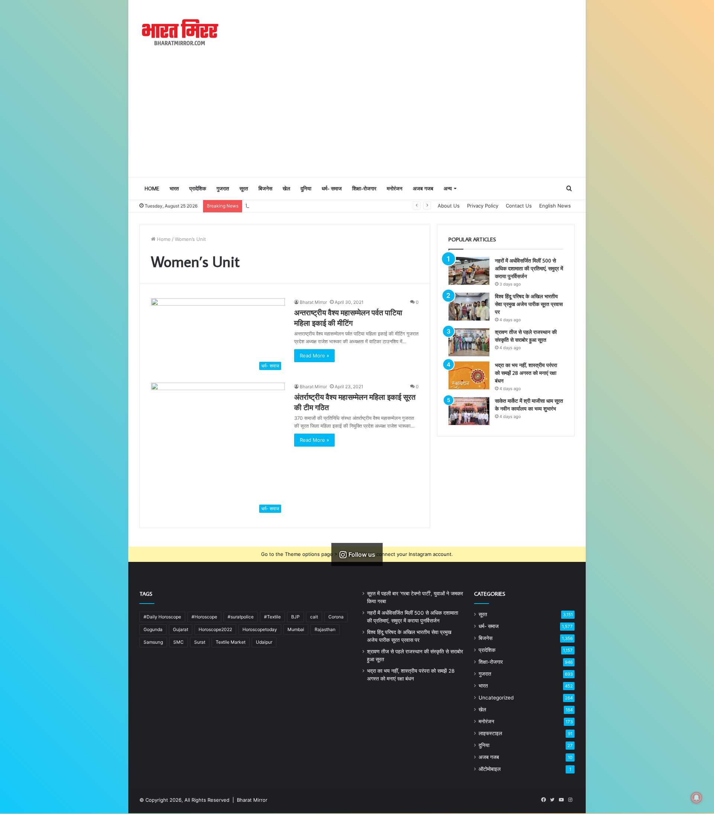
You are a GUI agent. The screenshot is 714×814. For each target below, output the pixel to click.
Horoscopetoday (259, 629)
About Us (449, 206)
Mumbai (295, 629)
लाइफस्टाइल (490, 733)
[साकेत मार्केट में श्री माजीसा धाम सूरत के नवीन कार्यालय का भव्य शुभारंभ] (468, 411)
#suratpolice (241, 617)
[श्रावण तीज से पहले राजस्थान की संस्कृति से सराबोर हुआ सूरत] (468, 342)
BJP (295, 617)
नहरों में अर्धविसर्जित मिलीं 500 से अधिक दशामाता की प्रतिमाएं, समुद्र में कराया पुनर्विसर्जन (529, 268)
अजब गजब (423, 188)
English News (555, 206)
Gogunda (153, 629)
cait (314, 617)
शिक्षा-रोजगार (364, 188)
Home (152, 188)
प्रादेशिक (197, 188)
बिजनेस (265, 188)
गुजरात (222, 188)
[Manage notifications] (696, 798)
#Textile (272, 617)
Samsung (153, 642)
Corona (336, 617)
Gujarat (180, 629)
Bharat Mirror (313, 302)
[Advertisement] (357, 121)
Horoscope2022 (215, 629)
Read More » (314, 355)
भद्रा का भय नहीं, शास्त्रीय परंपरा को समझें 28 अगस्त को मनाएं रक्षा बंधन (526, 373)
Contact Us (519, 206)
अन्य (448, 188)
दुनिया (305, 188)
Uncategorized (496, 698)
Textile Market (230, 642)
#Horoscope (204, 617)
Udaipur (264, 642)
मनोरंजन (394, 188)
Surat (199, 642)
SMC (178, 642)
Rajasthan (325, 629)
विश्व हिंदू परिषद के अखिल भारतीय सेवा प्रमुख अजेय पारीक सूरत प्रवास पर (311, 206)
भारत (174, 188)
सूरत (243, 188)
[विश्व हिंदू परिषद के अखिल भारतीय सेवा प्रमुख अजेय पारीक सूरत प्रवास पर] (468, 307)
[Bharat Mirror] (179, 32)
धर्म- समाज (332, 188)
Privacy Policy (482, 206)
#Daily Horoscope (162, 617)
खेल (286, 188)
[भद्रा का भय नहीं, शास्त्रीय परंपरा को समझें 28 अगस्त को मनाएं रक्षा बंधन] (468, 375)
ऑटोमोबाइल (490, 769)
